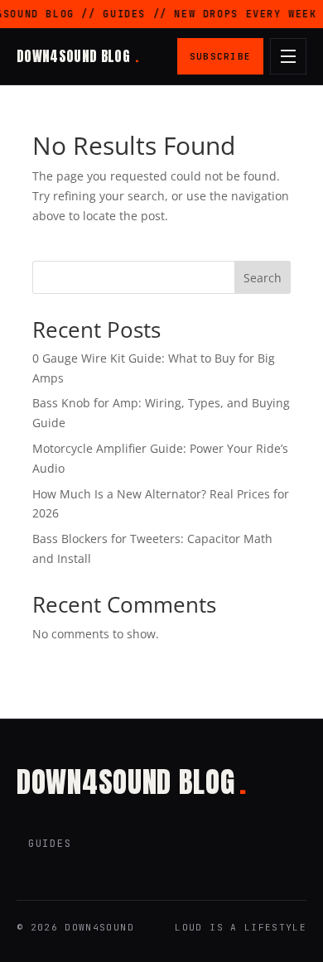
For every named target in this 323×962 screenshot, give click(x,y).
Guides (49, 843)
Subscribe (221, 56)
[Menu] (288, 56)
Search (262, 278)
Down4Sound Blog (77, 56)
